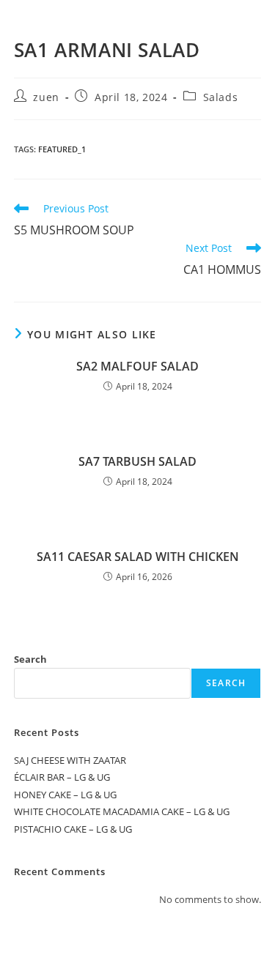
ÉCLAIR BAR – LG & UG (62, 777)
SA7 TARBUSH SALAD (137, 461)
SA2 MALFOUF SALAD (137, 366)
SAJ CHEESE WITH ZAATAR (70, 760)
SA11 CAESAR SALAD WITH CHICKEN (138, 557)
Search (30, 659)
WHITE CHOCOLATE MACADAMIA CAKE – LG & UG (122, 811)
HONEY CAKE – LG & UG (65, 794)
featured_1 (62, 149)
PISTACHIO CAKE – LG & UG (73, 829)
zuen (46, 97)
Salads (220, 97)
